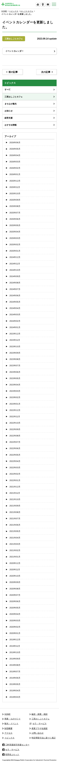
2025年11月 (14, 187)
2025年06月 (14, 219)
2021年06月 (14, 525)
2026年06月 (14, 142)
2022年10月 (14, 423)
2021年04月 (14, 538)
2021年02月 (14, 550)
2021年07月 (14, 518)
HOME (4, 11)
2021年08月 (14, 512)
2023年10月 (14, 346)
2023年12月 (14, 334)
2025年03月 (14, 238)
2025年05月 (14, 225)
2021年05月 (14, 531)
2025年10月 (14, 193)
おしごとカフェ (26, 11)
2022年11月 (14, 416)
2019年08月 (14, 665)
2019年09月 (14, 659)
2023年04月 (14, 385)
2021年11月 (14, 493)
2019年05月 (14, 684)
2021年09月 (14, 506)
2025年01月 (14, 251)
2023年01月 (14, 404)
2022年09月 (14, 429)
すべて (8, 89)
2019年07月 (14, 671)
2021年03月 (14, 544)
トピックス (13, 11)
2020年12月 (14, 563)
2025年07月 (14, 212)
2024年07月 (14, 289)
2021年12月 (14, 487)
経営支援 (9, 118)
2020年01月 (14, 633)
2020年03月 (14, 620)
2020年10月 (14, 576)
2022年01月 (14, 480)
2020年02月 (14, 627)
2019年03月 (14, 697)
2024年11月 (14, 263)
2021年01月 (14, 557)
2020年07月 (14, 595)
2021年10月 (14, 499)
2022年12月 (14, 410)
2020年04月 (14, 614)
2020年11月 (14, 569)
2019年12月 (14, 639)
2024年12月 (14, 257)
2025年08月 (14, 206)
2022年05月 (14, 455)
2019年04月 (14, 690)
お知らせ (9, 111)
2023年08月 (14, 359)
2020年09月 (14, 582)
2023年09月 (14, 353)
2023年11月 (14, 340)
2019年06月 (14, 678)
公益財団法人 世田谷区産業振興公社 (10, 4)
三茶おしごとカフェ (14, 97)
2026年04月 (14, 155)
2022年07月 (14, 442)
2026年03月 (14, 161)
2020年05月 (14, 608)
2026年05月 (14, 149)
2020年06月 (14, 601)
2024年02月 (14, 321)
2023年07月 (14, 365)
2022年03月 (14, 467)
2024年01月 (14, 327)
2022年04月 (14, 461)
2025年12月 (14, 181)
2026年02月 (14, 168)
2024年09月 (14, 276)
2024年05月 (14, 302)
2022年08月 (14, 436)
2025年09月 (14, 200)
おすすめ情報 (11, 125)
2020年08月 (14, 589)
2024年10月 (14, 270)
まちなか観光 (11, 104)
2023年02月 (14, 397)
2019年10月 (14, 652)
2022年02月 (14, 474)
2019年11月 (14, 646)
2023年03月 (14, 391)
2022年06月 (14, 448)
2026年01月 (14, 174)
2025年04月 (14, 232)
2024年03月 (14, 314)
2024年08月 (14, 283)
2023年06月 (14, 372)
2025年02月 (14, 244)
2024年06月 (14, 295)
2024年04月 (14, 308)
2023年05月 (14, 378)
